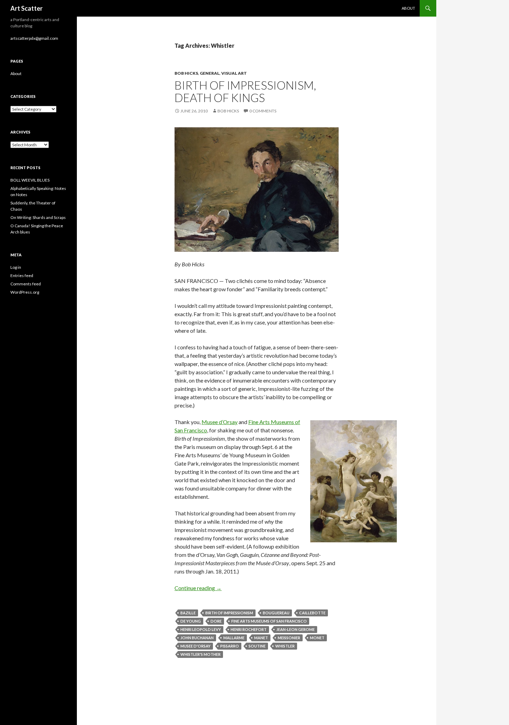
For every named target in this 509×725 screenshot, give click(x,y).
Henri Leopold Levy (200, 629)
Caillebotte (312, 613)
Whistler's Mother (200, 654)
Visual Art (234, 73)
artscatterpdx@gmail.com (34, 38)
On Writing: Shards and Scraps (38, 217)
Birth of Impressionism (229, 613)
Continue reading (198, 588)
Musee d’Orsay (220, 422)
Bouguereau (276, 613)
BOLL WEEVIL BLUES (30, 180)
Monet (317, 637)
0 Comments (262, 110)
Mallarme (233, 637)
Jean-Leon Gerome (295, 629)
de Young (190, 621)
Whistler (285, 646)
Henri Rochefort (249, 629)
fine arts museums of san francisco (269, 621)
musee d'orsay (195, 646)
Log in (15, 267)
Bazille (188, 613)
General (210, 73)
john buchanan (197, 637)
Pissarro (229, 646)
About (408, 8)
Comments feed (25, 283)
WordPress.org (24, 292)
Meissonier (289, 637)
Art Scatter (26, 8)
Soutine (257, 646)
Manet (261, 637)
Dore (216, 621)
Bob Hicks (186, 73)
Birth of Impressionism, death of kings (245, 91)
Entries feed (21, 275)
